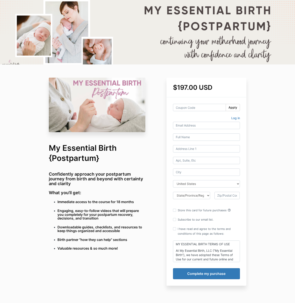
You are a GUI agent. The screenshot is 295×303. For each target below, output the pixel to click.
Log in (235, 118)
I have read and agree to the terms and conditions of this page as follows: (204, 231)
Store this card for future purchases (204, 210)
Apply (232, 107)
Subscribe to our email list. (196, 219)
